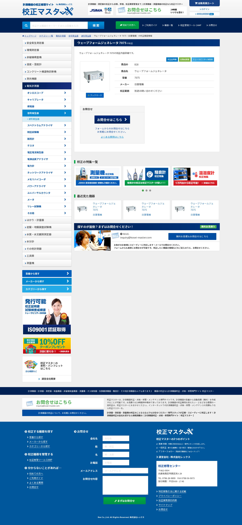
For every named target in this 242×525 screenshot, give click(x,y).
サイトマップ (165, 504)
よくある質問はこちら (112, 136)
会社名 (94, 438)
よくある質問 (36, 482)
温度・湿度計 (33, 64)
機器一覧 (168, 25)
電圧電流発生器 (35, 152)
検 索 (96, 25)
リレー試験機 (34, 206)
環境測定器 (32, 50)
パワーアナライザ (36, 186)
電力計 (30, 165)
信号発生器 (73, 35)
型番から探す (33, 273)
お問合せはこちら (109, 119)
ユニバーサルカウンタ (40, 192)
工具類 (30, 255)
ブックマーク (96, 95)
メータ (30, 199)
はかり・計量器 (35, 220)
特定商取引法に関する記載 (172, 491)
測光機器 (31, 78)
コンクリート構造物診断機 (41, 71)
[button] (143, 190)
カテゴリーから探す (36, 289)
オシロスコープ (35, 92)
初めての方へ (128, 25)
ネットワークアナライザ (40, 172)
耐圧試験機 (33, 132)
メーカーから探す (35, 281)
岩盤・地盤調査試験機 (38, 227)
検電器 (30, 106)
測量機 (30, 263)
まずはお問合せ (126, 500)
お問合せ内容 (90, 479)
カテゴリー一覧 (46, 35)
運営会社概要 (48, 378)
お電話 (94, 462)
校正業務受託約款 (168, 500)
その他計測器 (33, 248)
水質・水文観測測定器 (38, 234)
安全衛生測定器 (35, 42)
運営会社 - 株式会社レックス (174, 457)
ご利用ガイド (150, 25)
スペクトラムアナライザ (40, 125)
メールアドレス (89, 470)
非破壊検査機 (33, 57)
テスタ (30, 145)
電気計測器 (61, 35)
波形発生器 (86, 35)
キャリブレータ (35, 99)
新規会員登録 (205, 13)
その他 (30, 213)
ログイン (205, 9)
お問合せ (213, 25)
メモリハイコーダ (36, 179)
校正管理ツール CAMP (190, 25)
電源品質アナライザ (37, 159)
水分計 (30, 241)
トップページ (30, 35)
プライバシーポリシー (170, 495)
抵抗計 (30, 138)
